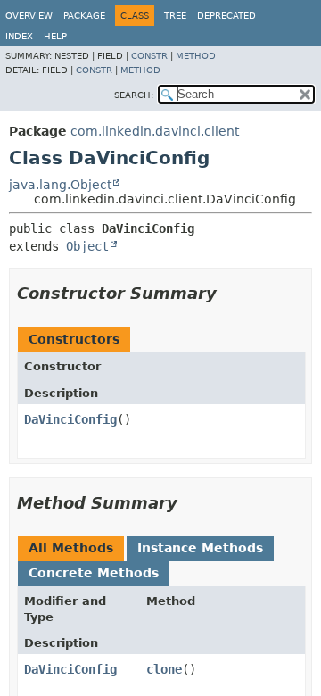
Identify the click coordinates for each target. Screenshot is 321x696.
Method (196, 56)
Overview (29, 16)
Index (19, 36)
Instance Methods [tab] (200, 548)
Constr (149, 56)
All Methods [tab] (71, 548)
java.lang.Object (60, 185)
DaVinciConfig (70, 419)
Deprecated (226, 16)
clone (164, 669)
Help (55, 36)
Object (87, 246)
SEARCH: (133, 95)
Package (84, 16)
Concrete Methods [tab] (94, 573)
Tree (175, 16)
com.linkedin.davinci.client (154, 131)
